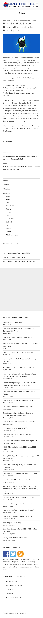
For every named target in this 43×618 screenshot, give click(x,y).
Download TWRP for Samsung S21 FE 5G (18, 434)
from (14, 88)
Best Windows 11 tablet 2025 (14, 257)
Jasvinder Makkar (28, 20)
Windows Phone (12, 235)
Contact (6, 185)
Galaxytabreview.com (13, 597)
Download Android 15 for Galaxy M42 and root (20, 474)
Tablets (8, 232)
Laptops (9, 215)
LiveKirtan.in (10, 593)
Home (5, 181)
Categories (7, 193)
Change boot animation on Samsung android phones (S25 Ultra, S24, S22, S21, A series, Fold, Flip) (20, 488)
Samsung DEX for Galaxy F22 (13, 523)
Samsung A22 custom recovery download (18, 368)
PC (7, 225)
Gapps (11, 93)
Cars (7, 203)
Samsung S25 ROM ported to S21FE (16, 428)
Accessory (9, 196)
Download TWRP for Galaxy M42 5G (16, 480)
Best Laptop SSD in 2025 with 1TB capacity (19, 262)
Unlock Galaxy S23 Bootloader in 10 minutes (19, 422)
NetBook (9, 222)
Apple (8, 199)
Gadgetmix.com (11, 581)
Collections (10, 206)
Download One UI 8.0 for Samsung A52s (18, 407)
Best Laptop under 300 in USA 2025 (16, 253)
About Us (6, 189)
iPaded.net (9, 589)
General (8, 209)
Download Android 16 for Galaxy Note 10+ (18, 400)
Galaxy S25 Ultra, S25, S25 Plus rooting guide (19, 498)
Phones (8, 228)
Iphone (8, 212)
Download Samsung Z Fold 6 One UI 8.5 (17, 337)
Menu (23, 13)
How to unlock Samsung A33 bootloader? (18, 510)
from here (21, 85)
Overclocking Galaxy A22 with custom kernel (19, 352)
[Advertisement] (21, 289)
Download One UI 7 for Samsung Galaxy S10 (19, 516)
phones (9, 142)
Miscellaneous (11, 219)
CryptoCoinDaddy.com (14, 585)
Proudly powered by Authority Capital (15, 613)
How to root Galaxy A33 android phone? (17, 504)
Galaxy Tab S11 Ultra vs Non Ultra (15, 538)
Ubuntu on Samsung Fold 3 (13, 322)
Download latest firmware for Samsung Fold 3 (20, 441)
